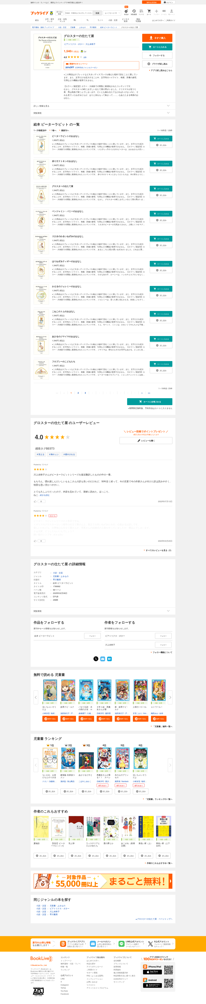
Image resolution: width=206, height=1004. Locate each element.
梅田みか (154, 713)
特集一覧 (64, 966)
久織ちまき (91, 713)
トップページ (66, 960)
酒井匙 (63, 781)
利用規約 (117, 969)
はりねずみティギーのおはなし (67, 261)
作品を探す (91, 963)
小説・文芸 (112, 20)
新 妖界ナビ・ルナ (121, 708)
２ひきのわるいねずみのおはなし (68, 236)
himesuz (146, 713)
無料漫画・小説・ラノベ (71, 963)
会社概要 (117, 960)
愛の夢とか (108, 843)
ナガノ (45, 781)
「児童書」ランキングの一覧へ (158, 799)
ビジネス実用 (125, 20)
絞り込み (60, 13)
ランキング (65, 969)
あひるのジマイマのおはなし (65, 336)
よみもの (64, 576)
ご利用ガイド (170, 20)
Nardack (125, 781)
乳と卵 (71, 843)
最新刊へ (65, 130)
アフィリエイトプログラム (97, 987)
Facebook (65, 994)
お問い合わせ (92, 981)
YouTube (64, 991)
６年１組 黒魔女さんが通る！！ (103, 709)
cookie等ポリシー (121, 978)
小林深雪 (46, 713)
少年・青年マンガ (49, 20)
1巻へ (53, 130)
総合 (37, 20)
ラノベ (100, 20)
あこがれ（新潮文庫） (128, 844)
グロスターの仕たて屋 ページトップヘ (153, 918)
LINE (63, 978)
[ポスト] (95, 658)
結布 (161, 713)
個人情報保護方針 (121, 972)
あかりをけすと (85, 774)
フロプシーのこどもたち (63, 361)
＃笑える (40, 454)
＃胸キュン (54, 454)
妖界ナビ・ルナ (67, 706)
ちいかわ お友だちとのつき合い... (49, 777)
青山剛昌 (70, 781)
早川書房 (57, 579)
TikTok (63, 987)
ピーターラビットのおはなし (65, 135)
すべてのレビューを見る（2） (159, 550)
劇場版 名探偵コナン (67, 776)
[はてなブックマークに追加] (109, 661)
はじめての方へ (158, 20)
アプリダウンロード (95, 966)
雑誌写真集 (138, 20)
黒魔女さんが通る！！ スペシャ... (103, 777)
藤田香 (108, 713)
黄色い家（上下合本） (163, 844)
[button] (50, 719)
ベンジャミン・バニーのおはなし (68, 211)
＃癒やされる (69, 454)
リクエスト (91, 984)
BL (75, 20)
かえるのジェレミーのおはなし (67, 286)
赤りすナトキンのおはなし (64, 161)
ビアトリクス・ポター (74, 44)
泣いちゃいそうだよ (49, 708)
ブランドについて (121, 963)
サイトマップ (119, 981)
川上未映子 (90, 44)
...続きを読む (44, 495)
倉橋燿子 (82, 713)
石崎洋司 (100, 713)
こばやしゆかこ (85, 781)
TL (88, 20)
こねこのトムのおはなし (63, 311)
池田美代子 (65, 713)
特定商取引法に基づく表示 (124, 975)
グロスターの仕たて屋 (62, 186)
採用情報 (117, 966)
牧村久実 (54, 713)
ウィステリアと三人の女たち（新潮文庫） (93, 845)
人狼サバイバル (140, 706)
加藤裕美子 (53, 781)
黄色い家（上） (145, 843)
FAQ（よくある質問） (96, 975)
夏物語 (37, 843)
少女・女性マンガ (62, 20)
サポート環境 (92, 972)
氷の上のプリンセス (121, 776)
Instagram (65, 984)
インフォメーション (95, 978)
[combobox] (78, 13)
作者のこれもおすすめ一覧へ (159, 863)
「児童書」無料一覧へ (162, 726)
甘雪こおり (137, 713)
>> (149, 392)
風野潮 (117, 781)
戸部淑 (73, 713)
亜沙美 (108, 781)
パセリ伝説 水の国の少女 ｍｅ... (85, 709)
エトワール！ (157, 706)
